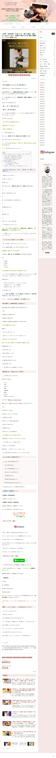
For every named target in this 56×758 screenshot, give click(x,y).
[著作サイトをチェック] (3, 668)
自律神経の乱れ (24, 657)
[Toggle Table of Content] (29, 152)
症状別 (4, 657)
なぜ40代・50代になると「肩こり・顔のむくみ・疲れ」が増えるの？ (17, 154)
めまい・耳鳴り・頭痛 (17, 657)
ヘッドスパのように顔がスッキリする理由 (13, 155)
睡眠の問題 (30, 657)
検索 (41, 31)
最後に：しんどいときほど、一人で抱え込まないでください (16, 165)
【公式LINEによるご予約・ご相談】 (13, 163)
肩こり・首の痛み (9, 657)
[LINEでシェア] (23, 75)
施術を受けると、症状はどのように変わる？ (13, 158)
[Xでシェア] (10, 75)
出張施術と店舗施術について (9, 160)
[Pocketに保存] (19, 75)
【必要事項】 (11, 164)
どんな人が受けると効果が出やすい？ (12, 159)
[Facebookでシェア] (15, 75)
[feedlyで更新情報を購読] (5, 668)
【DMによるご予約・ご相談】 (12, 162)
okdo (47, 174)
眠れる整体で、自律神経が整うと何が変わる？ (14, 156)
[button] (28, 75)
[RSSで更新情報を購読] (7, 668)
